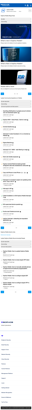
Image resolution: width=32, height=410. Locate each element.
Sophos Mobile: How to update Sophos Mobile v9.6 (16, 252)
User (27, 5)
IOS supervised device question (12, 204)
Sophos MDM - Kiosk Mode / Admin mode (15, 119)
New (30, 10)
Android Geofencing (8, 127)
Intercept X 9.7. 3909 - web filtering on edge (15, 150)
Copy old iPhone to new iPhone (12, 172)
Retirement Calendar (6, 235)
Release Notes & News (11, 11)
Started (8, 255)
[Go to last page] (17, 94)
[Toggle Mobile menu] (30, 5)
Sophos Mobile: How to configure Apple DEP (15, 275)
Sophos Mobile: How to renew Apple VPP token (16, 260)
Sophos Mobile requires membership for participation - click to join (16, 407)
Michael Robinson (8, 272)
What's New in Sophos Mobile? (11, 64)
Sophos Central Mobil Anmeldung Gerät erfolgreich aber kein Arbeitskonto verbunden (16, 164)
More (20, 11)
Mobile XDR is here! (7, 86)
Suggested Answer (2, 127)
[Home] (7, 5)
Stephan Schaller (8, 185)
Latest (8, 114)
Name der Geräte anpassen (11, 157)
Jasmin (6, 279)
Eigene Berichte (7, 142)
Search (25, 5)
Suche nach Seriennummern (11, 211)
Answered (2, 120)
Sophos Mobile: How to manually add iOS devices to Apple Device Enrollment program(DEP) (17, 267)
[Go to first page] (14, 94)
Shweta (6, 263)
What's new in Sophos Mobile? (11, 41)
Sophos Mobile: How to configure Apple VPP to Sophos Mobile (16, 283)
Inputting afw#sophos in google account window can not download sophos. (17, 111)
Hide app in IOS (7, 188)
